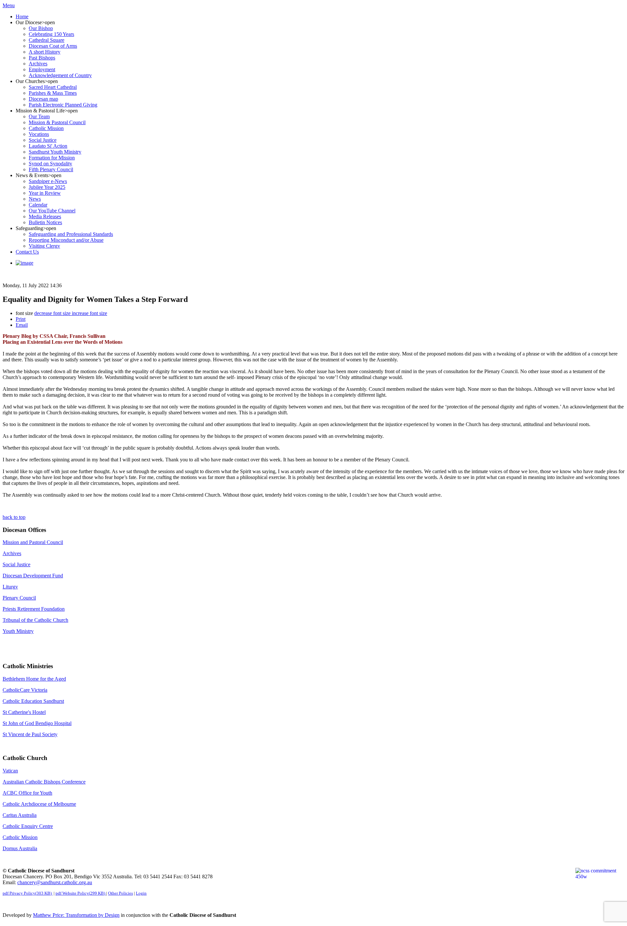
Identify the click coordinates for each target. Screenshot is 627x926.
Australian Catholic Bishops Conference (44, 782)
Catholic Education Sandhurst (33, 701)
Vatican (10, 770)
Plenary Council (19, 598)
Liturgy (10, 586)
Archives (12, 553)
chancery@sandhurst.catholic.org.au (54, 882)
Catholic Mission (20, 837)
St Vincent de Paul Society (30, 734)
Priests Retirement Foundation (34, 609)
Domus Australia (20, 848)
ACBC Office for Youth (27, 793)
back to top (14, 517)
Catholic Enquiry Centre (28, 826)
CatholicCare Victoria (25, 690)
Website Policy (80, 893)
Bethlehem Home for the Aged (34, 679)
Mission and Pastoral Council (33, 542)
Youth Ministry (18, 631)
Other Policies (120, 893)
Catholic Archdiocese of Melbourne (39, 804)
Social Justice (16, 564)
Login (141, 893)
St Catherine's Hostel (24, 712)
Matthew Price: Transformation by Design (76, 915)
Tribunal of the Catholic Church (35, 620)
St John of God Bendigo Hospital (37, 723)
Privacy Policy (27, 893)
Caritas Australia (20, 815)
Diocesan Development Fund (33, 575)
